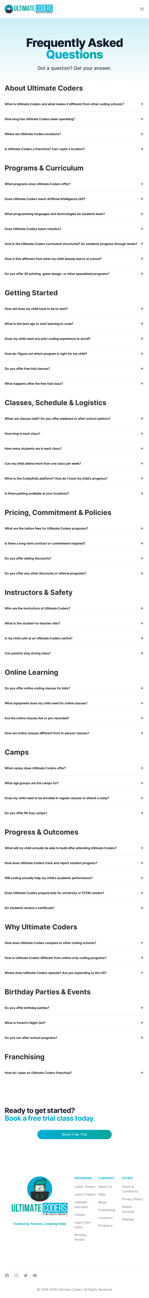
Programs (105, 1225)
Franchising (106, 1210)
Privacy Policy (132, 1199)
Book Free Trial (74, 1134)
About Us (105, 1187)
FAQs (102, 1194)
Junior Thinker (84, 1187)
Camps (79, 1215)
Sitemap (128, 1219)
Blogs (102, 1202)
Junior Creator (85, 1194)
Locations (105, 1218)
